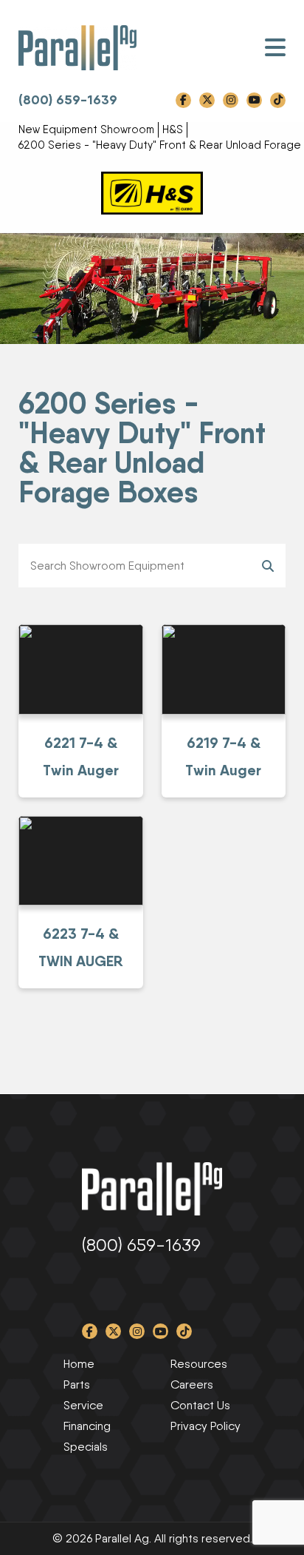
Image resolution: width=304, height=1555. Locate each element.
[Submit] (268, 565)
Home (78, 1364)
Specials (85, 1447)
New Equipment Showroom (86, 129)
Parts (76, 1384)
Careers (191, 1384)
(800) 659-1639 (67, 99)
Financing (87, 1426)
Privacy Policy (205, 1426)
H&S (172, 129)
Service (83, 1405)
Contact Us (200, 1405)
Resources (198, 1364)
